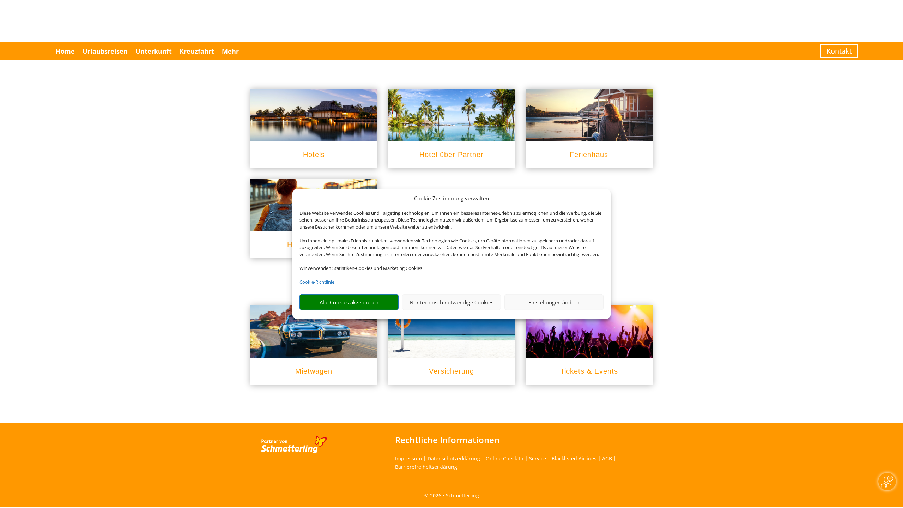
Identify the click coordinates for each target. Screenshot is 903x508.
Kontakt (839, 51)
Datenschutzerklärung (454, 458)
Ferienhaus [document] (589, 154)
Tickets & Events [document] (589, 371)
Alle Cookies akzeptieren (349, 302)
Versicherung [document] (451, 371)
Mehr (230, 51)
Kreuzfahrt (197, 51)
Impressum (408, 458)
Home (65, 51)
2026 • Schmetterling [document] (454, 495)
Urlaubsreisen (105, 51)
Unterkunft (153, 51)
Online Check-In (504, 458)
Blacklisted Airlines (574, 458)
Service (537, 458)
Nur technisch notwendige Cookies (451, 302)
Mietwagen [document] (313, 371)
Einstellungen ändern (554, 302)
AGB (607, 458)
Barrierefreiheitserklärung (426, 467)
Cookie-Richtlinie (316, 282)
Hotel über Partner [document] (451, 154)
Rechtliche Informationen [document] (447, 440)
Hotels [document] (314, 154)
